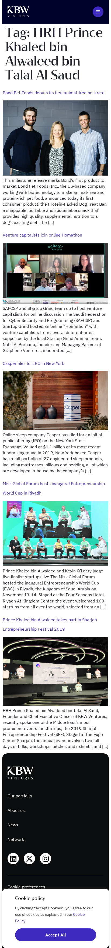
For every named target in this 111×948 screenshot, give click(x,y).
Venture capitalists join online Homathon (42, 235)
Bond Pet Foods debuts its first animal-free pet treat (54, 92)
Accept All (55, 935)
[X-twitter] (29, 858)
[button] (98, 11)
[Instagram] (45, 858)
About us (16, 810)
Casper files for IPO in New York (33, 363)
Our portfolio (20, 795)
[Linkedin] (13, 858)
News (13, 824)
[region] (55, 918)
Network (16, 839)
